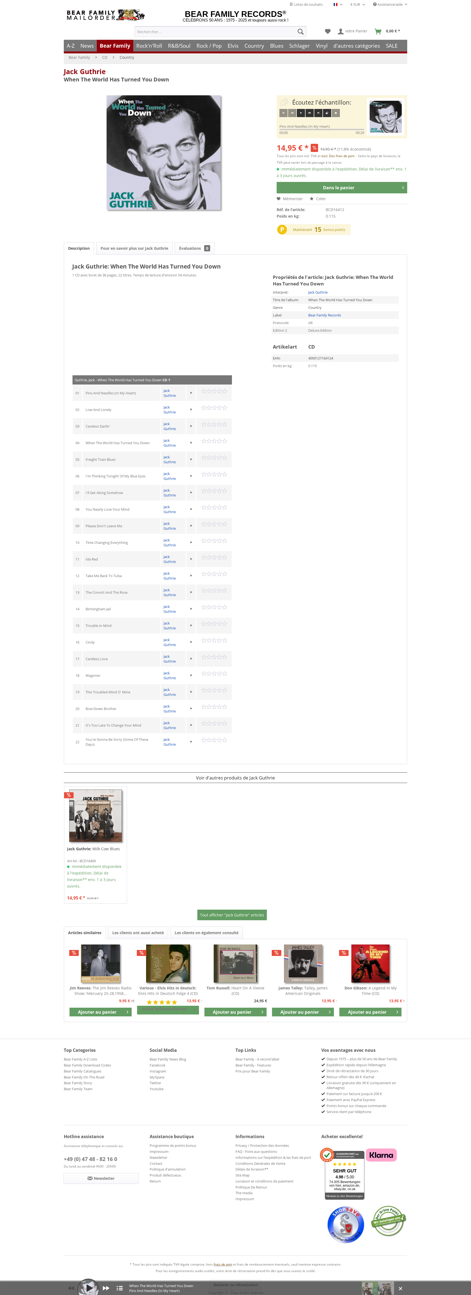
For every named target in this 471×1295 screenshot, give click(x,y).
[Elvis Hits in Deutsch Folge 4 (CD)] (168, 963)
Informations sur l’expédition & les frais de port (273, 1157)
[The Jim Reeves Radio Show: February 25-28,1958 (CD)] (101, 963)
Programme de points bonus (173, 1145)
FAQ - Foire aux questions (256, 1151)
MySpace (157, 1077)
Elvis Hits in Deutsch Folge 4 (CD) (168, 990)
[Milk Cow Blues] (95, 816)
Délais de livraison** (251, 1169)
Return (155, 1181)
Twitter (155, 1082)
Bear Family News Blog (168, 1059)
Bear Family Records (324, 315)
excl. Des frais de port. (338, 156)
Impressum (244, 1198)
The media (243, 1192)
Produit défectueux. (166, 1175)
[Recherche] (300, 31)
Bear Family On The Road (84, 1077)
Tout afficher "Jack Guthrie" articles (232, 915)
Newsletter (158, 1157)
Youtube (157, 1088)
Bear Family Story (78, 1082)
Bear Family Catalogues (82, 1071)
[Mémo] (327, 31)
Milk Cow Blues (93, 848)
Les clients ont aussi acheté (138, 932)
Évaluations (193, 248)
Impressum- (159, 1151)
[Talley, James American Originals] (303, 963)
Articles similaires (84, 932)
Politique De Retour (251, 1187)
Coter (320, 198)
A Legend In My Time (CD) (371, 990)
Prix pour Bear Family (252, 1071)
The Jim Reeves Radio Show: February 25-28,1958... (100, 990)
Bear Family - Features (253, 1065)
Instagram (158, 1071)
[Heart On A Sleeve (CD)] (235, 963)
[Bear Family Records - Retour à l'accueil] (107, 15)
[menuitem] (220, 31)
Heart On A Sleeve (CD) (235, 990)
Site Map (242, 1175)
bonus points (334, 229)
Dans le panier (338, 188)
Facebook (157, 1065)
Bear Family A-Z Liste (80, 1059)
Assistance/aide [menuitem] (390, 4)
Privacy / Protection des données (262, 1145)
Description (79, 248)
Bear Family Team (78, 1088)
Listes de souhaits (308, 4)
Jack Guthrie (85, 71)
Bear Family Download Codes (87, 1065)
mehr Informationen (164, 1009)
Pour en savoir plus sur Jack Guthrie (134, 248)
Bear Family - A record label (257, 1059)
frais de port (223, 1264)
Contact (156, 1163)
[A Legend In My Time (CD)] (370, 963)
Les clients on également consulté (206, 932)
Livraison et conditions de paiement (264, 1181)
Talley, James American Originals (303, 990)
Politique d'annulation (168, 1169)
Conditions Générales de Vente (260, 1163)
